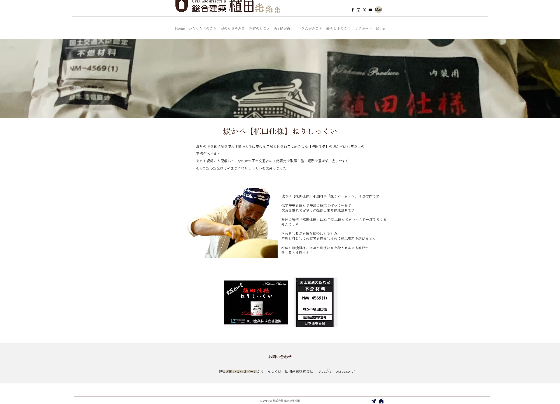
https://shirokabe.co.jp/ (336, 371)
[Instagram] (358, 10)
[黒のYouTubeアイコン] (370, 10)
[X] (364, 10)
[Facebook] (352, 10)
